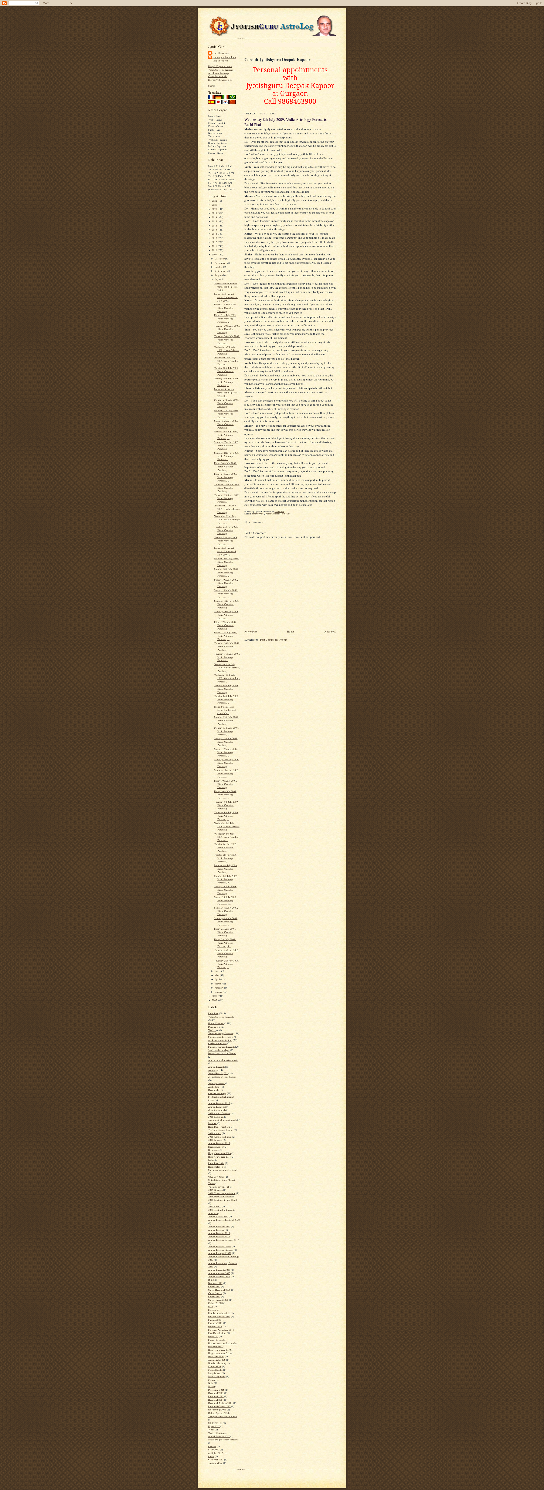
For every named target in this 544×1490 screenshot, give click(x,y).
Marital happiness (216, 1376)
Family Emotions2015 (219, 1313)
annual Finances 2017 (219, 1436)
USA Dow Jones (216, 1176)
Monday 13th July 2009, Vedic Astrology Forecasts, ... (226, 731)
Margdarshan (214, 1373)
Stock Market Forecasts (219, 1036)
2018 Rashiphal (216, 1116)
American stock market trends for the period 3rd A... (226, 287)
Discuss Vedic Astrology (220, 79)
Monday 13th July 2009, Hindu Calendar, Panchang (226, 720)
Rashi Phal (213, 1013)
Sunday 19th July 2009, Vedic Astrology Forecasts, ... (226, 593)
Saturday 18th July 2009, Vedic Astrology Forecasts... (226, 615)
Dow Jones (213, 1149)
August (218, 275)
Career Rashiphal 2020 (219, 1289)
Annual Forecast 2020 (219, 1236)
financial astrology (217, 1093)
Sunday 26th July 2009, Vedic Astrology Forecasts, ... (226, 435)
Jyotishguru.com (216, 1083)
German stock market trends (222, 1343)
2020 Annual (214, 1206)
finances (212, 1446)
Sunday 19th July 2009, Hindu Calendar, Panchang (226, 583)
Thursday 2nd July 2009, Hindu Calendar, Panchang (226, 953)
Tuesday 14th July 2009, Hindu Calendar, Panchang (226, 689)
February (219, 987)
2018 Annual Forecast (219, 1113)
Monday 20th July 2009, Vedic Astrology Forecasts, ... (226, 572)
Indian (211, 1159)
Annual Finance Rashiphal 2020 (224, 1219)
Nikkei (211, 1386)
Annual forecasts (216, 1066)
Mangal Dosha (215, 1369)
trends (211, 1456)
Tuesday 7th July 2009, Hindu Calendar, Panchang (225, 847)
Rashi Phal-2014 (216, 1163)
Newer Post (250, 631)
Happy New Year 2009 (219, 1153)
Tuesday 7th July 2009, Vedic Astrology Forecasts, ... (225, 858)
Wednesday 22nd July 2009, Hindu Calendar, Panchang (227, 509)
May (217, 975)
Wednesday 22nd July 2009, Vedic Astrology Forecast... (227, 519)
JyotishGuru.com (220, 52)
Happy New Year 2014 (219, 1156)
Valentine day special (218, 1186)
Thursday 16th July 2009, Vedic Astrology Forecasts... (227, 657)
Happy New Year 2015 (219, 1353)
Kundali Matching (217, 1363)
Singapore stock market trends (223, 1169)
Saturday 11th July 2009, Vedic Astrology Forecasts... (226, 773)
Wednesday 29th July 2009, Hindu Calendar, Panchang (227, 350)
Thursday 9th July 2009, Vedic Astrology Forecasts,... (226, 815)
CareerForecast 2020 (218, 1299)
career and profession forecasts (223, 1439)
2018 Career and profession (221, 1193)
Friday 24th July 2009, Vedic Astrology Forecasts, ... (225, 477)
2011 (215, 246)
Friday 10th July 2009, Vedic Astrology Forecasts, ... (225, 794)
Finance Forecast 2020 (219, 1316)
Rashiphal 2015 (216, 1396)
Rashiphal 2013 (216, 1393)
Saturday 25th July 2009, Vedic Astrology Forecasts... (226, 456)
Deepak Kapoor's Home (220, 66)
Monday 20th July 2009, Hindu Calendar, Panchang (226, 562)
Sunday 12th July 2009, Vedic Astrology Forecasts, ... (226, 752)
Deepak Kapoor (216, 1146)
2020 (215, 209)
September (220, 270)
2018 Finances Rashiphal (220, 1196)
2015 (215, 229)
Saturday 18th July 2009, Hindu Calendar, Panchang (226, 604)
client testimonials (217, 1109)
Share (211, 85)
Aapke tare (213, 1086)
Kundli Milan (214, 1366)
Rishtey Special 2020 (218, 1413)
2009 (215, 254)
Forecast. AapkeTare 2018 (221, 1329)
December (220, 258)
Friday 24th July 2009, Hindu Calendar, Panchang (225, 466)
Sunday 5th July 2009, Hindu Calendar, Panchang (225, 890)
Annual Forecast (216, 1229)
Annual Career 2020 (218, 1216)
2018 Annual (214, 1133)
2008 (215, 995)
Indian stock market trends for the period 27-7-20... (226, 392)
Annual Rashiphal (217, 1106)
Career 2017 (214, 1286)
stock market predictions (220, 1040)
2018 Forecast (215, 1139)
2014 (215, 233)
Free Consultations (217, 1333)
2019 (215, 213)
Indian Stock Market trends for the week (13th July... (225, 710)
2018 (215, 217)
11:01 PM (279, 511)
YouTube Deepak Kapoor (220, 1129)
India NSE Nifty (216, 1356)
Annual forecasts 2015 (219, 1273)
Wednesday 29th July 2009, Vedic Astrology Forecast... (227, 361)
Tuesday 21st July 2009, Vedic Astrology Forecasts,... (226, 541)
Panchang (213, 1026)
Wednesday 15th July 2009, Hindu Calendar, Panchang (227, 667)
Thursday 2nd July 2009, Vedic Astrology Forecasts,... (226, 964)
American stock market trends (223, 1060)
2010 (215, 250)
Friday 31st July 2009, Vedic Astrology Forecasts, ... (225, 318)
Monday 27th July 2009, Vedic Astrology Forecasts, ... (226, 414)
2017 (215, 221)
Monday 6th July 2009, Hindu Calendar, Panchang (225, 868)
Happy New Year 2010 (219, 1349)
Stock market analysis (219, 1050)
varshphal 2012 (216, 1459)
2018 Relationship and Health (222, 1199)
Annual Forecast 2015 (219, 1143)
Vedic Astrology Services (220, 69)
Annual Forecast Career (219, 1246)
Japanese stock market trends (222, 1119)
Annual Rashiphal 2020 (219, 1253)
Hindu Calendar (216, 1023)
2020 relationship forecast (221, 1209)
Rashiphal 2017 (216, 1399)
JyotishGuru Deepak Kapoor (222, 1076)
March (218, 983)
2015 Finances (215, 1189)
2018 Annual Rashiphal (219, 1136)
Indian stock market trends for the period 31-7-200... (226, 297)
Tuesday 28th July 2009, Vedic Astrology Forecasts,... (226, 382)
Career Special (215, 1293)
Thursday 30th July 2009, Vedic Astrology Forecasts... (227, 339)
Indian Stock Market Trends (222, 1053)
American (213, 1213)
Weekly (212, 1030)
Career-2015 (214, 1296)
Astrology (213, 1070)
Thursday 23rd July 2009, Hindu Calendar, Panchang (227, 488)
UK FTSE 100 (215, 1422)
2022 (215, 200)
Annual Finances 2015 (219, 1226)
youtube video (215, 1462)
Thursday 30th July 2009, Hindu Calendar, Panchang (227, 329)
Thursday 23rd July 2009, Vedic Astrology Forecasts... (227, 498)
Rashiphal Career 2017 (219, 1406)
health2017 (213, 1449)
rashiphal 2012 (215, 1452)
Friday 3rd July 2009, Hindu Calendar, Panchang (225, 932)
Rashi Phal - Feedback (219, 1126)
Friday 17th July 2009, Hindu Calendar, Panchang (225, 625)
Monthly (212, 1379)
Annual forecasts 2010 (219, 1269)
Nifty (210, 1383)
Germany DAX (215, 1346)
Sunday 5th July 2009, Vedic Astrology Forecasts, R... (225, 900)
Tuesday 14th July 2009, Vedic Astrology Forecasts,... (226, 699)
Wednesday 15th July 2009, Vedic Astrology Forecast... (227, 678)
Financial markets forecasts (221, 1046)
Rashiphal (213, 1089)
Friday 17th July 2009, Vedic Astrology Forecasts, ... (225, 636)
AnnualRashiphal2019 (219, 1276)
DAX (210, 1306)
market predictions (217, 1043)
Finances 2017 (215, 1323)
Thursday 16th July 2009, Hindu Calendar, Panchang (227, 646)
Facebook (213, 1309)
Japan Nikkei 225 (216, 1359)
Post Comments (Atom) (273, 639)
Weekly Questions (217, 1432)
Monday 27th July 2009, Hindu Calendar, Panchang (226, 403)
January (219, 991)
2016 (215, 225)
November (220, 262)
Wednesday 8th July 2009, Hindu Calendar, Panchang (227, 826)
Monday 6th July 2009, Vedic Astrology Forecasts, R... (225, 879)
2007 (215, 1000)
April (217, 979)
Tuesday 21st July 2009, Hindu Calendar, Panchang (226, 530)
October (219, 266)
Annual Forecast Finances (220, 1249)
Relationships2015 (217, 1409)
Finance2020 (214, 1319)
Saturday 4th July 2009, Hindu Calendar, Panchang (226, 911)
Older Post (330, 631)
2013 (215, 237)
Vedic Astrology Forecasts (221, 1016)
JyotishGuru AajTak (218, 1073)
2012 (215, 242)
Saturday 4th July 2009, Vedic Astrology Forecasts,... (226, 921)
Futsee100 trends (216, 1339)
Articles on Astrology (218, 73)
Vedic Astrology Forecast (220, 1033)
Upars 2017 (214, 1426)
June (217, 971)
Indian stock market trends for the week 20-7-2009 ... (225, 551)
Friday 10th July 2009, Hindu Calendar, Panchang (225, 784)
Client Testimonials (217, 76)
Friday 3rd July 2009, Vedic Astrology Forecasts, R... (225, 942)
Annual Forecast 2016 (219, 1233)
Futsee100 (213, 1336)
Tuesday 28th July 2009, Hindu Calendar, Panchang (226, 371)
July (217, 279)
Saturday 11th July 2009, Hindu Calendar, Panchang (226, 763)
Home (290, 631)
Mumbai (212, 1123)
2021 (215, 204)
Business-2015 (215, 1283)
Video (211, 1429)
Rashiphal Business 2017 (220, 1403)
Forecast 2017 (215, 1326)
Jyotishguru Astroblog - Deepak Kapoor (224, 59)
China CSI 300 (215, 1303)
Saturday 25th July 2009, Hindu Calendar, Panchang (226, 445)
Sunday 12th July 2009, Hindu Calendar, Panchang (226, 741)
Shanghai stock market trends (222, 1416)
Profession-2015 (216, 1389)
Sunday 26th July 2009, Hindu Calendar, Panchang (226, 424)
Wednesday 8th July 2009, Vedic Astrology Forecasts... (227, 837)
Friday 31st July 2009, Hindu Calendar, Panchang (225, 308)
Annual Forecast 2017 (219, 1103)
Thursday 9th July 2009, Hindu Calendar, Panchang (226, 805)
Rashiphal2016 (215, 1166)
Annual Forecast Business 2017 (223, 1239)
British (211, 1279)
